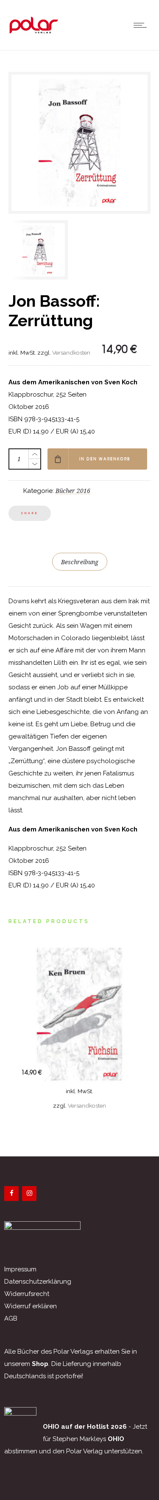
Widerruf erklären (30, 1306)
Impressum (20, 1269)
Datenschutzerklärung (37, 1281)
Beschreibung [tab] (79, 562)
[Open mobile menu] (142, 25)
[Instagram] (29, 1193)
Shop (40, 1364)
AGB (10, 1318)
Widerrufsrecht (26, 1294)
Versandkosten (71, 352)
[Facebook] (11, 1193)
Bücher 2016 (73, 490)
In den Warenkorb (104, 459)
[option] (42, 250)
